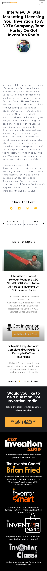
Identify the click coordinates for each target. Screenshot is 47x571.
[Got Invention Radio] (9, 3)
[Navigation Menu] (42, 3)
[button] (11, 208)
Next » (36, 381)
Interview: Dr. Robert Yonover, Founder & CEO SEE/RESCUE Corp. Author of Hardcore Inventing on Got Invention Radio (23, 283)
